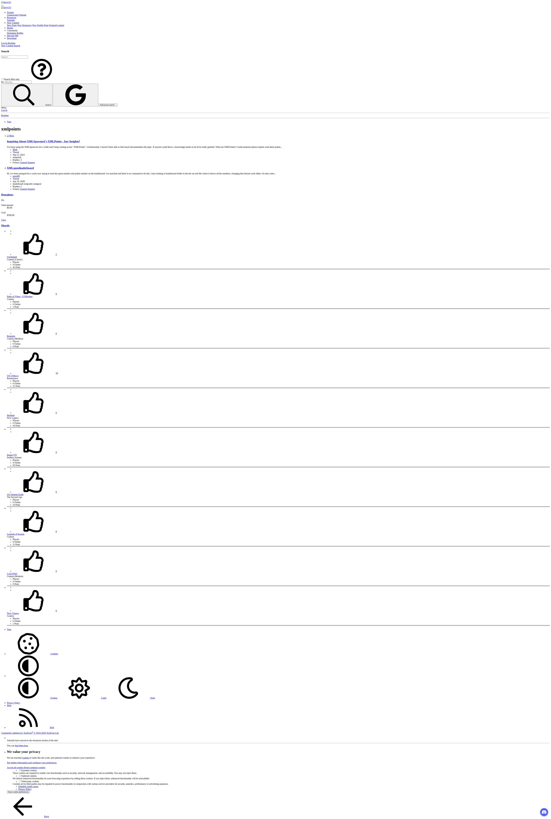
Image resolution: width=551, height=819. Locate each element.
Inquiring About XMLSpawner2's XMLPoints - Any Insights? (43, 141)
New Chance (13, 613)
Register (5, 115)
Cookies (54, 654)
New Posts (12, 25)
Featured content (56, 25)
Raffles (20, 33)
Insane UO (12, 455)
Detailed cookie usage (28, 786)
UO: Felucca (13, 375)
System (54, 698)
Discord (12, 35)
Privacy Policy (13, 703)
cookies (25, 758)
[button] (12, 30)
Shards (10, 28)
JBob (15, 149)
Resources (11, 17)
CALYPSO (12, 573)
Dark (152, 698)
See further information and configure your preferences (32, 762)
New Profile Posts (40, 25)
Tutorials (11, 20)
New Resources (24, 25)
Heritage (11, 415)
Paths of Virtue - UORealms (19, 296)
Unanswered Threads (16, 15)
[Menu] (2, 5)
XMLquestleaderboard (20, 167)
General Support (27, 162)
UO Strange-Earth (15, 494)
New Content (13, 23)
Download (12, 38)
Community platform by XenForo (30, 733)
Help (9, 705)
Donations (11, 33)
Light (104, 698)
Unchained (12, 257)
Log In (4, 110)
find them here (21, 745)
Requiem (11, 336)
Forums (10, 12)
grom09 (16, 176)
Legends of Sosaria (15, 534)
